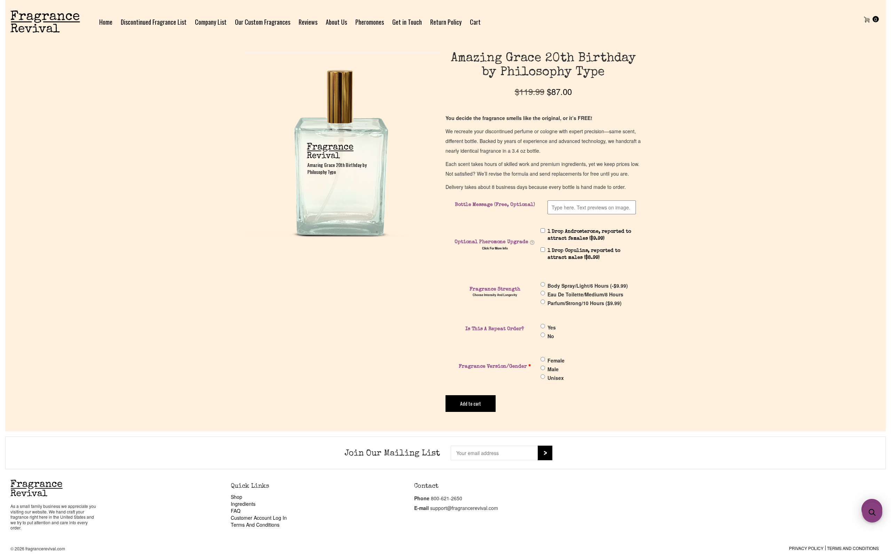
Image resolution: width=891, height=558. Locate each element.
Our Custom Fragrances (262, 21)
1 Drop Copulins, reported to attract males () (583, 254)
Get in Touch (407, 21)
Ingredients (243, 503)
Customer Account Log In (259, 517)
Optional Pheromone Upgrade (491, 242)
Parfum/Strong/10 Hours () (584, 303)
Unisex (555, 377)
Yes (551, 327)
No (550, 336)
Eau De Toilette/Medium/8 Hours (585, 294)
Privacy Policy (806, 548)
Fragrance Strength (495, 289)
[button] (872, 512)
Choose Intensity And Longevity (495, 295)
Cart (475, 21)
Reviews (308, 21)
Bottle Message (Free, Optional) (495, 204)
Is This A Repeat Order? (494, 329)
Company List (211, 21)
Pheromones (369, 21)
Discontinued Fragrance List (154, 21)
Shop (236, 496)
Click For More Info (495, 248)
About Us (336, 21)
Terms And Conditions (255, 524)
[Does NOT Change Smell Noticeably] (532, 242)
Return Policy (446, 21)
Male (553, 369)
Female (556, 360)
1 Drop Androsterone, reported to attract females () (589, 235)
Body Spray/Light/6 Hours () (587, 285)
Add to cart (470, 403)
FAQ (236, 510)
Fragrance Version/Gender (495, 366)
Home (105, 21)
